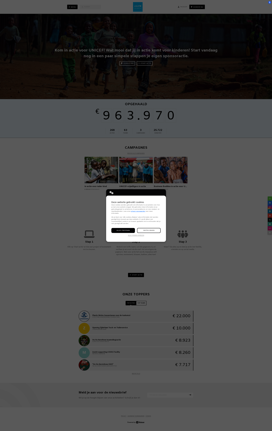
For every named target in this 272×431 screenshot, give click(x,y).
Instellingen (148, 230)
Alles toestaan (123, 230)
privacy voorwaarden (138, 211)
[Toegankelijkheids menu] (269, 2)
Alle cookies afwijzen (136, 235)
